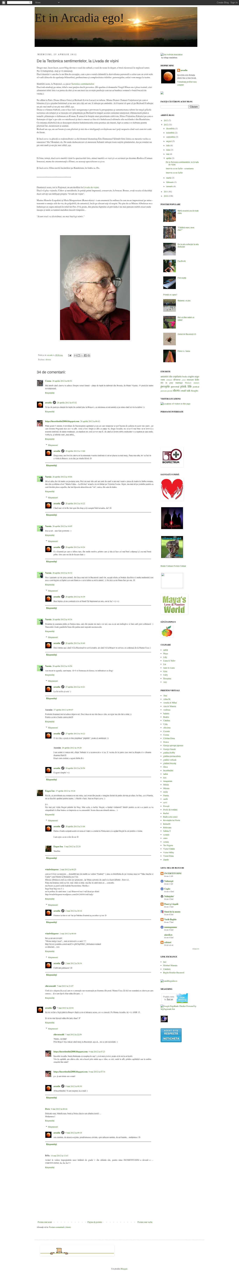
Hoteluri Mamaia (170, 965)
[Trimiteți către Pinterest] (88, 355)
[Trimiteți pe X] (82, 355)
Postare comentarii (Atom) (60, 1227)
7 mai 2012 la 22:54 (65, 1007)
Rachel (166, 813)
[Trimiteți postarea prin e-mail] (69, 355)
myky (165, 791)
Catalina (166, 720)
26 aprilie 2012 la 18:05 (62, 526)
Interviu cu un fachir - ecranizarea (180, 168)
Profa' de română (170, 809)
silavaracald (50, 985)
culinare (169, 380)
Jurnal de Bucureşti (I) (187, 334)
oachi (165, 798)
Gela (165, 671)
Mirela (166, 784)
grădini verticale (169, 759)
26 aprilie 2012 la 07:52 (67, 402)
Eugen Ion (50, 790)
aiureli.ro (168, 934)
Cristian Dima (169, 738)
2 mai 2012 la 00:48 (68, 933)
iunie (168, 149)
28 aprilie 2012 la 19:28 (72, 747)
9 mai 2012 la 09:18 (73, 1132)
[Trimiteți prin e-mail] (75, 355)
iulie (168, 145)
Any (165, 681)
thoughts (194, 390)
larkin (165, 773)
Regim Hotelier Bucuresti (173, 972)
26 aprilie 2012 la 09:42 (90, 421)
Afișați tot (195, 949)
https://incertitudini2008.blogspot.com (62, 421)
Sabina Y (167, 830)
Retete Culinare (167, 565)
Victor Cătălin (169, 848)
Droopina (167, 678)
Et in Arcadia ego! (79, 17)
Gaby (165, 674)
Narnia (48, 476)
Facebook (182, 260)
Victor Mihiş (168, 852)
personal (175, 386)
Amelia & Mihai (170, 702)
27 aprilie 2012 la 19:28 (65, 790)
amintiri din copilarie (171, 376)
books (184, 376)
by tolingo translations (169, 58)
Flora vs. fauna (184, 350)
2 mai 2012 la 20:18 (73, 910)
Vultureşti (168, 881)
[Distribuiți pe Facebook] (85, 355)
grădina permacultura (172, 756)
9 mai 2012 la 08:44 (59, 1108)
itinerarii (190, 379)
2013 (166, 120)
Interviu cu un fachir (174, 172)
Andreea (166, 709)
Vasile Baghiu (170, 919)
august (169, 141)
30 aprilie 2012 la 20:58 (75, 768)
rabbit (165, 649)
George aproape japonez (173, 745)
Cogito (167, 888)
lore (164, 777)
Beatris (166, 716)
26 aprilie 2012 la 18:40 (75, 643)
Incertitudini (168, 770)
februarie (170, 182)
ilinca (165, 766)
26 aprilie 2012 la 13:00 (75, 451)
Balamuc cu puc (184, 300)
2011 (166, 191)
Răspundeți (49, 392)
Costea (48, 380)
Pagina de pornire (94, 1222)
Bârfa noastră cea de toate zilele (188, 211)
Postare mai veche (145, 1222)
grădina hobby (169, 752)
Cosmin (166, 731)
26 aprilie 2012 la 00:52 (62, 380)
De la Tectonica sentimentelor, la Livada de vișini (182, 163)
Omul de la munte (172, 911)
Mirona (166, 788)
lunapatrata (167, 781)
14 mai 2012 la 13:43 (59, 1155)
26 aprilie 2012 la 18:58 (62, 666)
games (184, 380)
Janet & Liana (169, 667)
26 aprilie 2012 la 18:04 (62, 476)
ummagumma (170, 927)
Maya (165, 653)
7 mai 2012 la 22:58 (73, 1034)
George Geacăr (169, 749)
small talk (185, 390)
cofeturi (167, 942)
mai (168, 153)
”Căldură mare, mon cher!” (186, 228)
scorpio (166, 834)
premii (169, 391)
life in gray (167, 382)
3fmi (165, 695)
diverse (48, 359)
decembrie (170, 128)
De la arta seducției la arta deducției (188, 245)
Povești (166, 806)
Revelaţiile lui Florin (171, 820)
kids (197, 379)
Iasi (164, 961)
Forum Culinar (180, 565)
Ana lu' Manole (169, 706)
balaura (166, 713)
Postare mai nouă (45, 1222)
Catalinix (167, 969)
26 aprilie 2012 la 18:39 (75, 596)
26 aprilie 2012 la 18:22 (75, 503)
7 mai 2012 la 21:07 (65, 985)
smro (165, 838)
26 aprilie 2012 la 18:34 (62, 619)
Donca (166, 741)
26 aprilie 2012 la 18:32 (62, 572)
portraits (164, 391)
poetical (196, 386)
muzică (196, 382)
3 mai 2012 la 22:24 (72, 846)
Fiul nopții (182, 277)
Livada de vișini (91, 187)
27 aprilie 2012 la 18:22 (75, 733)
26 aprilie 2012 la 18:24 (75, 547)
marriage (179, 382)
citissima (166, 727)
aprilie (169, 158)
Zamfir (166, 859)
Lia (164, 664)
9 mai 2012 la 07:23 (97, 1051)
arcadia (48, 402)
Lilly (165, 657)
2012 (166, 124)
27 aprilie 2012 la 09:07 (63, 709)
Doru (47, 1108)
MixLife (188, 382)
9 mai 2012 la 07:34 (97, 1071)
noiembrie (170, 132)
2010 (166, 195)
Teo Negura (168, 845)
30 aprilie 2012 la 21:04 (75, 826)
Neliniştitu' (169, 896)
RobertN (166, 823)
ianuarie (169, 186)
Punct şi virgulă (171, 904)
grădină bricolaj (169, 763)
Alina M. (167, 699)
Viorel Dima (168, 855)
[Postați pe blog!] (78, 355)
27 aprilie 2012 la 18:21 (75, 686)
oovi (165, 802)
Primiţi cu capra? (170, 294)
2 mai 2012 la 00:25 (68, 869)
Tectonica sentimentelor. (82, 83)
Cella (165, 724)
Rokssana (167, 827)
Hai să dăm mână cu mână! (186, 318)
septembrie (171, 136)
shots (176, 390)
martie (169, 177)
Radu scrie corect (170, 816)
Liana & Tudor (169, 660)
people (165, 386)
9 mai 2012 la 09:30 (73, 1086)
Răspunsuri (53, 445)
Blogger (124, 1268)
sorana (166, 841)
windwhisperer (52, 869)
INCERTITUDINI (172, 873)
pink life (186, 386)
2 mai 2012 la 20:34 (73, 963)
